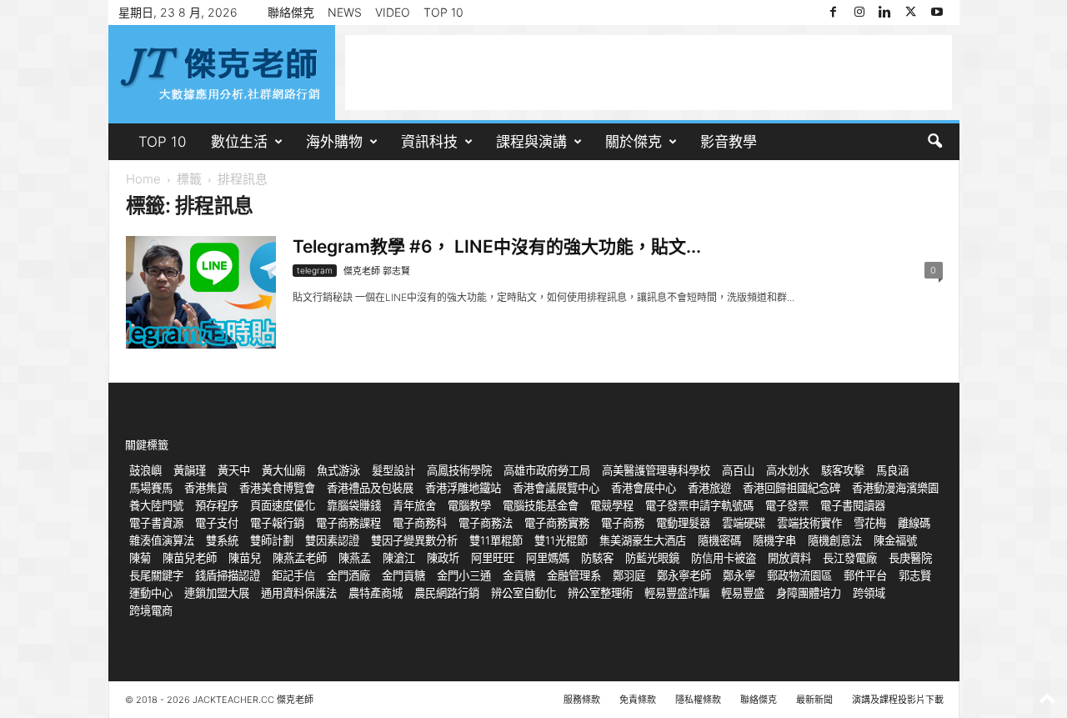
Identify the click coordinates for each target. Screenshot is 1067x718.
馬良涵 (892, 470)
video (392, 12)
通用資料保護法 (299, 593)
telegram (315, 270)
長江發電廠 (850, 558)
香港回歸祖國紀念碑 (791, 488)
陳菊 (140, 558)
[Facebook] (834, 12)
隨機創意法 (835, 540)
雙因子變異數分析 (414, 540)
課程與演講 (531, 141)
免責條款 (637, 699)
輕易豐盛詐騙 (676, 593)
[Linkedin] (885, 12)
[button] (934, 141)
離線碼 (914, 523)
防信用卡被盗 (723, 558)
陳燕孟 (354, 558)
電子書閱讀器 (852, 505)
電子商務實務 (556, 523)
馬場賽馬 (151, 488)
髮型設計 (393, 470)
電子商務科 (420, 523)
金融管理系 (574, 575)
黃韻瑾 (189, 470)
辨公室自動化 (523, 593)
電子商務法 (485, 523)
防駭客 (597, 558)
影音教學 (728, 141)
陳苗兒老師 (190, 558)
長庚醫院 (910, 558)
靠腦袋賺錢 (354, 505)
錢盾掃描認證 (227, 575)
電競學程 (612, 505)
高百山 (738, 470)
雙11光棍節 (561, 540)
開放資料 (789, 558)
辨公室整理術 (600, 593)
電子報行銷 (277, 523)
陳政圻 (443, 558)
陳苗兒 (244, 558)
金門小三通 (464, 575)
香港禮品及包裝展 (370, 488)
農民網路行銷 (446, 593)
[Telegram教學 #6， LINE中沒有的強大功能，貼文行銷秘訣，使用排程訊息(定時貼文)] (201, 292)
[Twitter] (911, 12)
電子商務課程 (348, 523)
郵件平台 (865, 575)
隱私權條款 (698, 699)
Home (143, 179)
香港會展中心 (643, 488)
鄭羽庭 (629, 575)
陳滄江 (399, 558)
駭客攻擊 (842, 470)
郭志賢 (915, 575)
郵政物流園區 (799, 575)
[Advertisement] (648, 72)
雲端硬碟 (743, 523)
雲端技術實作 (809, 523)
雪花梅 (870, 523)
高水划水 (787, 470)
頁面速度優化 (282, 505)
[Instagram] (859, 12)
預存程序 (216, 505)
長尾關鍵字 (156, 575)
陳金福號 (895, 540)
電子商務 (622, 523)
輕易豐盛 (742, 593)
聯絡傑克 (291, 12)
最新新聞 (814, 699)
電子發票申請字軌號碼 (699, 505)
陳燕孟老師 (300, 558)
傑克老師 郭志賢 (376, 271)
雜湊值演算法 (161, 540)
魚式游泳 (338, 470)
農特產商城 (375, 593)
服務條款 (582, 699)
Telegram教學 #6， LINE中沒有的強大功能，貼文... (497, 246)
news (345, 12)
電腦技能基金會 (541, 505)
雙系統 (222, 540)
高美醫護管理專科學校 (656, 470)
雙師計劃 (271, 540)
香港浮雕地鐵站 (463, 488)
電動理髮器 (683, 523)
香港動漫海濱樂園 (895, 488)
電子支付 (216, 523)
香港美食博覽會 (277, 488)
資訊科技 (429, 141)
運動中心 (151, 593)
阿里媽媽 (547, 558)
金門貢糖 (403, 575)
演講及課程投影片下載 (898, 699)
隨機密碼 (719, 540)
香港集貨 (206, 488)
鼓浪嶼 (145, 470)
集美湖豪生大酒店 (642, 540)
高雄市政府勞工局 (546, 470)
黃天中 (234, 470)
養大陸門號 (156, 505)
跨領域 (869, 593)
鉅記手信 (293, 575)
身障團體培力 (808, 593)
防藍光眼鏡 (652, 558)
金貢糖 (519, 575)
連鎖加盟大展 (216, 593)
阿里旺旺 (492, 558)
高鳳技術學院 (459, 470)
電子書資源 (156, 523)
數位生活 (239, 141)
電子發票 (787, 505)
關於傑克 (633, 141)
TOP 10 (443, 12)
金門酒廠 (348, 575)
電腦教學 (469, 505)
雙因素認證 (332, 540)
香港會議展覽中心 (556, 488)
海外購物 (334, 141)
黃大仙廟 (283, 470)
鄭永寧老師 (684, 575)
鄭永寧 (739, 575)
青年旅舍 (414, 505)
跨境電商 (151, 610)
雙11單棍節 (496, 540)
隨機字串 (774, 540)
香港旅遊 (709, 488)
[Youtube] (937, 12)
